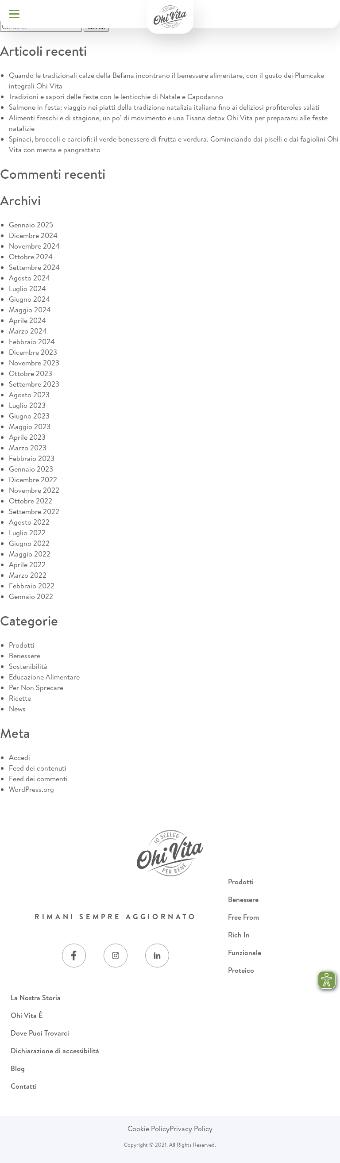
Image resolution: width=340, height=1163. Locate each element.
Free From (243, 917)
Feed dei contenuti (37, 768)
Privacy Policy (191, 1128)
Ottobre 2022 (30, 501)
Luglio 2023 (27, 405)
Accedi (19, 757)
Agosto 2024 (29, 278)
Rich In (239, 935)
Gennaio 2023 (31, 469)
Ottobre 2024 (31, 256)
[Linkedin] (157, 955)
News (17, 709)
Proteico (241, 970)
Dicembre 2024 (33, 235)
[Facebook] (74, 955)
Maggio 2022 (29, 554)
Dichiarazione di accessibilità (55, 1051)
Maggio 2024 (30, 310)
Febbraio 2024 (32, 341)
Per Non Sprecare (36, 687)
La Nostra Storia (36, 997)
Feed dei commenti (38, 778)
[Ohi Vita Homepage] (170, 17)
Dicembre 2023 (33, 352)
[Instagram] (116, 955)
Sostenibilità (28, 666)
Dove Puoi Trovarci (40, 1033)
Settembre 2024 (34, 267)
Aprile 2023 (27, 437)
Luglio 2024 (27, 288)
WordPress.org (31, 789)
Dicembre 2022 (33, 479)
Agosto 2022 (29, 522)
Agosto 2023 (29, 394)
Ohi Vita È (26, 1015)
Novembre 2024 (34, 246)
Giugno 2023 (29, 416)
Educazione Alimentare (44, 677)
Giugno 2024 (29, 299)
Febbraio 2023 (31, 458)
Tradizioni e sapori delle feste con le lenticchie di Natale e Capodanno (116, 96)
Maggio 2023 (29, 426)
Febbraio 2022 (31, 586)
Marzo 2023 (27, 448)
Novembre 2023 (34, 363)
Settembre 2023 (34, 384)
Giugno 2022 (29, 543)
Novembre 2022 (34, 490)
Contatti (24, 1086)
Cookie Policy (149, 1128)
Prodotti (22, 645)
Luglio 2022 (27, 532)
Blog (18, 1068)
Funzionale (244, 952)
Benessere (24, 655)
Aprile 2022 (27, 564)
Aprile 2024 (27, 320)
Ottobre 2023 (30, 373)
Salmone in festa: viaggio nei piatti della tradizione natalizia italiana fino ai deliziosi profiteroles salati (164, 107)
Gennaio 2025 (31, 225)
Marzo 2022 (27, 575)
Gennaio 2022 (31, 596)
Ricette (20, 698)
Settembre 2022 (34, 511)
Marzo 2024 (28, 331)
